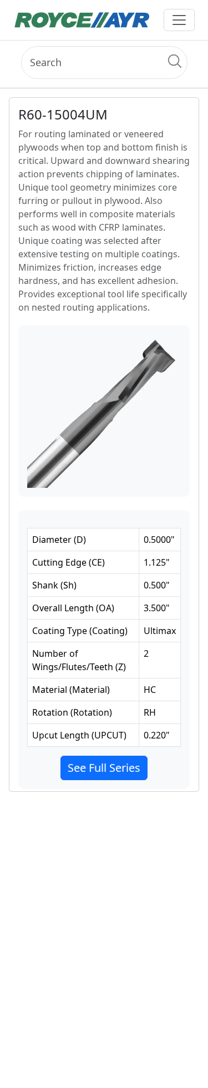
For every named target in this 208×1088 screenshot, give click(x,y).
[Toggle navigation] (179, 20)
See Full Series (104, 767)
